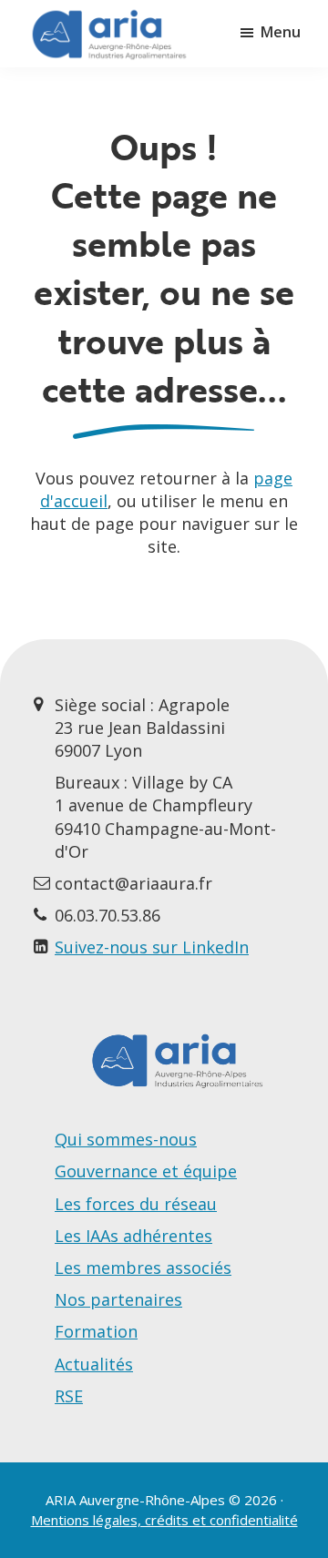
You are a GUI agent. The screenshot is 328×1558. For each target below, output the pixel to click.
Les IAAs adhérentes (133, 1236)
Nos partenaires (118, 1299)
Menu (281, 32)
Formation (96, 1331)
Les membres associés (143, 1267)
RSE (69, 1396)
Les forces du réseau (136, 1204)
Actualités (94, 1364)
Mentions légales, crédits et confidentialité (164, 1520)
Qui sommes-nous (126, 1139)
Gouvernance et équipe (146, 1171)
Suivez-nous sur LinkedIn (152, 947)
